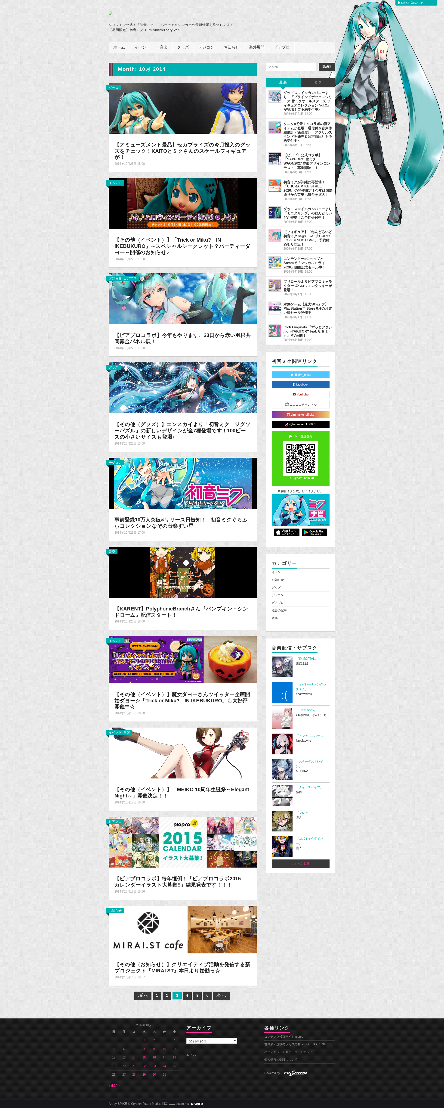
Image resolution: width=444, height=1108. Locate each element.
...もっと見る (301, 863)
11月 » (116, 1085)
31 (164, 1074)
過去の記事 (279, 610)
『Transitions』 (306, 710)
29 (144, 1074)
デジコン (206, 47)
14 (134, 1057)
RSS (192, 1055)
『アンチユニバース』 (311, 736)
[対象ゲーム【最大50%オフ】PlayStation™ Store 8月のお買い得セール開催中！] (275, 308)
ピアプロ (282, 47)
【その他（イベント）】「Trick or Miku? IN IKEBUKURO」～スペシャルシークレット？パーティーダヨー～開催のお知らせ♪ (182, 246)
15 (144, 1057)
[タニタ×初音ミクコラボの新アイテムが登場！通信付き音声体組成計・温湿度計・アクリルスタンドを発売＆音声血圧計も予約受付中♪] (275, 127)
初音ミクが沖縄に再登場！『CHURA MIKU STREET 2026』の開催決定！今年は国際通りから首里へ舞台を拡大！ (308, 188)
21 (134, 1066)
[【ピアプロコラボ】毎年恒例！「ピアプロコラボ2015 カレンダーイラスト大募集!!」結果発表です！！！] (183, 842)
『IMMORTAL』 (307, 658)
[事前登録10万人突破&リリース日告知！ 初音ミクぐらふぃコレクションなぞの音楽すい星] (183, 483)
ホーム (119, 47)
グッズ (183, 47)
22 (144, 1066)
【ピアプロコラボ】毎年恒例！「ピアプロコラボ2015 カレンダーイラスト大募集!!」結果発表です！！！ (180, 882)
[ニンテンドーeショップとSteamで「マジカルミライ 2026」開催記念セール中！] (275, 262)
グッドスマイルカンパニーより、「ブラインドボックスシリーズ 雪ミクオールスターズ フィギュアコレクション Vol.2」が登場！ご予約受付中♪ (308, 101)
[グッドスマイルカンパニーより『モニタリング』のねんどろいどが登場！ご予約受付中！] (275, 212)
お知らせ (231, 47)
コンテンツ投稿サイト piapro (283, 1036)
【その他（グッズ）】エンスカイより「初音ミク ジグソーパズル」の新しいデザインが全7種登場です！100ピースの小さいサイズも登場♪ (182, 430)
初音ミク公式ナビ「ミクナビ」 (301, 491)
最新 (283, 82)
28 (134, 1074)
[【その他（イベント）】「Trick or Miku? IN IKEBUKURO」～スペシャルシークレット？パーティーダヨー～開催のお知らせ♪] (182, 203)
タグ (318, 82)
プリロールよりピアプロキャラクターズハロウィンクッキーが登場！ (308, 286)
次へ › (221, 996)
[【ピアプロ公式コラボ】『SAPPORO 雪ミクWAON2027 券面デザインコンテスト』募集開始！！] (275, 159)
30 (154, 1074)
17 (164, 1057)
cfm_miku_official (302, 414)
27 (124, 1074)
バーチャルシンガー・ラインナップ (288, 1052)
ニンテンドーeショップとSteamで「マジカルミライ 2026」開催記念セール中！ (305, 263)
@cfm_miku (302, 375)
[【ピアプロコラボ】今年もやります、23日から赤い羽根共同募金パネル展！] (183, 298)
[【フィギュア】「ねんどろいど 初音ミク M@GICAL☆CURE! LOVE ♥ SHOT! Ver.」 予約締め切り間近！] (275, 235)
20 (124, 1066)
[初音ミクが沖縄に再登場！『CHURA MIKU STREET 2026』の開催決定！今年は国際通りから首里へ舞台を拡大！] (275, 186)
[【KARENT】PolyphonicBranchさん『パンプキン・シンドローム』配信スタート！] (182, 572)
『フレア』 (303, 813)
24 (164, 1066)
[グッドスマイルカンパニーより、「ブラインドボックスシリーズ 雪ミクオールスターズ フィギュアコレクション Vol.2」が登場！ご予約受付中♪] (275, 96)
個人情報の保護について (280, 1059)
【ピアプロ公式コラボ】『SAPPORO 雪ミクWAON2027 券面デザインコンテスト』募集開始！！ (307, 161)
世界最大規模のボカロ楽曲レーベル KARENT (295, 1044)
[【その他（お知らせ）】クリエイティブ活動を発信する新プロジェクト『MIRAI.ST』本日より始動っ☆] (183, 929)
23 (154, 1066)
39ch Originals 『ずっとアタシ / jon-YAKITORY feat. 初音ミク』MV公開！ (308, 331)
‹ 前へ (143, 996)
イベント (142, 47)
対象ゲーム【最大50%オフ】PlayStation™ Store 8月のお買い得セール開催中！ (308, 308)
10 (164, 1049)
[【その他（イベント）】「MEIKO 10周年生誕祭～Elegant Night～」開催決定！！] (183, 753)
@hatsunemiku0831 (302, 424)
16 (154, 1057)
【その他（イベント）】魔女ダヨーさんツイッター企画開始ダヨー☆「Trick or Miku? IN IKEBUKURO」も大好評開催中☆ (182, 700)
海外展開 (257, 47)
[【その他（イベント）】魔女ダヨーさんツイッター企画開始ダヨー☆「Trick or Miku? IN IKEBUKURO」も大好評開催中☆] (183, 659)
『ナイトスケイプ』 (309, 787)
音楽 (164, 47)
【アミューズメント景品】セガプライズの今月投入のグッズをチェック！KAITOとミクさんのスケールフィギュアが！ (182, 151)
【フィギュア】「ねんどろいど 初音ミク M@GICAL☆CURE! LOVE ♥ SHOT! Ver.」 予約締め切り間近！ (308, 238)
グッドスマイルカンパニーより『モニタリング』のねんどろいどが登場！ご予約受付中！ (308, 213)
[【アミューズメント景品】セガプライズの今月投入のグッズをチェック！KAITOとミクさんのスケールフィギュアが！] (183, 108)
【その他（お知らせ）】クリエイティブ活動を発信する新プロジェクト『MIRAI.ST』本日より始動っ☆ (182, 968)
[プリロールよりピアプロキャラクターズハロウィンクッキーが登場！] (275, 285)
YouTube (302, 394)
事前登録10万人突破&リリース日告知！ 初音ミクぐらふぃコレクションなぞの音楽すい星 (181, 523)
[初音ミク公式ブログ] (154, 13)
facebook (301, 384)
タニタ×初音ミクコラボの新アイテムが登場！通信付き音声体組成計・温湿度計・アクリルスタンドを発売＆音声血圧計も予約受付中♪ (308, 132)
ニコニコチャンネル (303, 404)
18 (174, 1057)
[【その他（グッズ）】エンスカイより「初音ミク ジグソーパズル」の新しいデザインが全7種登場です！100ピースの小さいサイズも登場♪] (183, 387)
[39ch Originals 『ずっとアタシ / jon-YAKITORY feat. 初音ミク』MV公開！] (275, 331)
